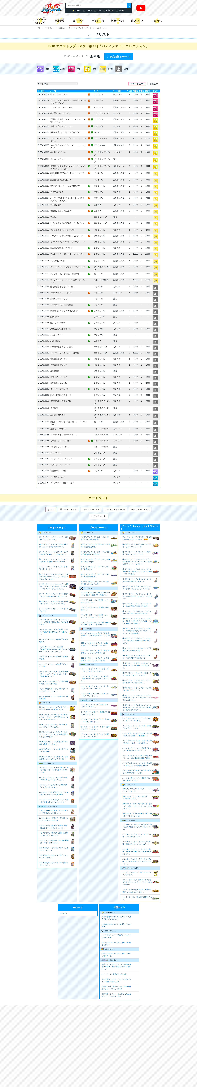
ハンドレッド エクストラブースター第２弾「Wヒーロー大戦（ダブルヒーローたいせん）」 (137, 851)
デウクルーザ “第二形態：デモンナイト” (66, 236)
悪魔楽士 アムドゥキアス (60, 329)
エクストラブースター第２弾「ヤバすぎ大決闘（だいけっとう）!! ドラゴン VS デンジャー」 (137, 882)
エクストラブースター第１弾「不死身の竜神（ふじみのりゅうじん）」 (136, 891)
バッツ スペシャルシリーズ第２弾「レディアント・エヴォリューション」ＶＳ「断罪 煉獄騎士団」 (53, 674)
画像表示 (154, 84)
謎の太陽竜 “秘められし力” (61, 180)
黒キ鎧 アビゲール (57, 152)
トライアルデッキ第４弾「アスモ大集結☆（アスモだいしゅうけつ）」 (53, 812)
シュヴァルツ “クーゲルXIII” (61, 107)
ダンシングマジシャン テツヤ (62, 230)
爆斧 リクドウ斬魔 (57, 323)
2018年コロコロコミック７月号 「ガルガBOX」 (116, 925)
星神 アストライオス (58, 377)
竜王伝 (53, 217)
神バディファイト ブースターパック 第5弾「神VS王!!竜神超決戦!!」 (95, 553)
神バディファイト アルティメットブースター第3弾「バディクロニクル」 (137, 681)
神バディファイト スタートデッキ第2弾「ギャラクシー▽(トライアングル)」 (53, 602)
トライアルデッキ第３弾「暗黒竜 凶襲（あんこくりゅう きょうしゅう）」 (53, 827)
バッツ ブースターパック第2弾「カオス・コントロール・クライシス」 (94, 616)
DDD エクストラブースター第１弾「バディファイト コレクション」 (137, 815)
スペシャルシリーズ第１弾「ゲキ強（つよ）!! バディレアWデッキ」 (53, 819)
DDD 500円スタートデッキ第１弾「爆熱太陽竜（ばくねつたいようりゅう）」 (53, 758)
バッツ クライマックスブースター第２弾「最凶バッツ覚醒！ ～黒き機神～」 (137, 734)
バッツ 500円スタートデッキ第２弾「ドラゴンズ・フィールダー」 (53, 690)
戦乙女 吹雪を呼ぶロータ (60, 395)
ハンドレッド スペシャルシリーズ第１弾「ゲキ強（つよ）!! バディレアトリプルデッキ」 (53, 770)
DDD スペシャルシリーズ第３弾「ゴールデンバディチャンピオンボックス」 (54, 708)
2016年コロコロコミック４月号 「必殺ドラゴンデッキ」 (116, 955)
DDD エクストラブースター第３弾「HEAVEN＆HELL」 (134, 797)
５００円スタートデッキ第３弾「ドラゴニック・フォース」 (53, 849)
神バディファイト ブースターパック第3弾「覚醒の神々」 (95, 568)
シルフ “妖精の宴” (57, 261)
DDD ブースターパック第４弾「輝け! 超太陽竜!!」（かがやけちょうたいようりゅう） (95, 635)
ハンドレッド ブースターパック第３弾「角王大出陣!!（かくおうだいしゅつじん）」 (95, 678)
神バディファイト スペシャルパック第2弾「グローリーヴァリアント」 (136, 553)
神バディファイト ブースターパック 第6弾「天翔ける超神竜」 (95, 545)
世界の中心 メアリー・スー (61, 126)
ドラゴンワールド (57, 477)
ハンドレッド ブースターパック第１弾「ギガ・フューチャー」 (94, 695)
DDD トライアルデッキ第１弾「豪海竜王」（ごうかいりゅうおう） (53, 725)
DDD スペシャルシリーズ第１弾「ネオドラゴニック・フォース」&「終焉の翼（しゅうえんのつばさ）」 (54, 734)
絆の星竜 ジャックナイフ (60, 113)
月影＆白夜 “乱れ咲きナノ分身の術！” (65, 132)
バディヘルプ (55, 453)
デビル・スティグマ (58, 159)
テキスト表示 (137, 84)
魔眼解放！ (55, 371)
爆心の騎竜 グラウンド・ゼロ (62, 287)
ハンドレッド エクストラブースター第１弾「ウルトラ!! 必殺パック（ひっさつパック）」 (137, 861)
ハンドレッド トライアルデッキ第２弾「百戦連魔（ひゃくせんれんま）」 (53, 778)
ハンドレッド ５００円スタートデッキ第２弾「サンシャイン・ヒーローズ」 (53, 793)
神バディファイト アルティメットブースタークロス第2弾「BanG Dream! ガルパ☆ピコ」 (137, 640)
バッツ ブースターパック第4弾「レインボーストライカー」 (95, 601)
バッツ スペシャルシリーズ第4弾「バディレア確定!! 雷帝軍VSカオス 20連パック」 (53, 632)
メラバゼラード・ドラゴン (61, 293)
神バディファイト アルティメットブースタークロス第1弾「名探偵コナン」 (137, 657)
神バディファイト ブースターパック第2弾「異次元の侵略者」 (95, 575)
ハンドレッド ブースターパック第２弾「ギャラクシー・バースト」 (94, 687)
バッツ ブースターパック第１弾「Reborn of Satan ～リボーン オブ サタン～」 (96, 623)
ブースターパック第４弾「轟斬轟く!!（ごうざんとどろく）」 (95, 713)
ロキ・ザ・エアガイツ (59, 389)
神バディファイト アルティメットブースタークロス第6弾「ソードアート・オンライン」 (137, 596)
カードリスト (49, 28)
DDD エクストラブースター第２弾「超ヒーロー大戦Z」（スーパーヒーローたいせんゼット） (137, 806)
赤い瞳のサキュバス (58, 383)
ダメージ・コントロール (60, 465)
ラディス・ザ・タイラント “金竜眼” (64, 353)
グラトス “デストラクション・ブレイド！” (67, 267)
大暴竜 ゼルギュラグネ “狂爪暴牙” (64, 311)
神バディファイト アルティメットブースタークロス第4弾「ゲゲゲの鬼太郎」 (137, 612)
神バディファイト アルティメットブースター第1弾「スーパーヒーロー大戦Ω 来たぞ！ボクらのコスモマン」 (137, 707)
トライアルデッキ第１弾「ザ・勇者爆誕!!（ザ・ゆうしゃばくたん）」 (54, 841)
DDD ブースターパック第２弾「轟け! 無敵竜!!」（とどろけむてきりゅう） (95, 652)
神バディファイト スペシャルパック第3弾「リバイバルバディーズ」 (136, 545)
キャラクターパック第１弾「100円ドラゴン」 (137, 898)
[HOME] (39, 28)
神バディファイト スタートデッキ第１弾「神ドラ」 (53, 610)
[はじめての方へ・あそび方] (40, 20)
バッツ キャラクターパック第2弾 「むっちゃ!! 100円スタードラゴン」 (136, 772)
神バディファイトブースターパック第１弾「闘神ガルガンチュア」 (95, 583)
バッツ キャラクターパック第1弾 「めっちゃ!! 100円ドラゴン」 (136, 779)
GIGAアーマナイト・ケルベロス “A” (65, 186)
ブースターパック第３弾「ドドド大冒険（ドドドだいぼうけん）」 (95, 720)
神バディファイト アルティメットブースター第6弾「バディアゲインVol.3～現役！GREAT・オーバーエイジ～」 (137, 561)
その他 (121, 11)
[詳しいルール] (137, 20)
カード (78, 11)
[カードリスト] (79, 20)
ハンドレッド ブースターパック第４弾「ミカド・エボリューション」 (94, 670)
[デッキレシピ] (98, 20)
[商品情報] (59, 20)
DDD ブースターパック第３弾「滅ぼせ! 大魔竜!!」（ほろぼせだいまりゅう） (95, 644)
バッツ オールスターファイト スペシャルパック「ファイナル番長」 (137, 719)
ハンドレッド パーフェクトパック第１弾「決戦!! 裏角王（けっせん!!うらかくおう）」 (137, 827)
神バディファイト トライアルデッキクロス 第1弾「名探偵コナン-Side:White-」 (53, 560)
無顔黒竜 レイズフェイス (60, 401)
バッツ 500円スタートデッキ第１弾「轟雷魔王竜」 (53, 697)
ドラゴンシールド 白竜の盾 (61, 305)
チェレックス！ (56, 335)
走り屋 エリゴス (57, 192)
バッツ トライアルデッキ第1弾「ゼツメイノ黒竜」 (53, 665)
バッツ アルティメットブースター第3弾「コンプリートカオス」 (136, 727)
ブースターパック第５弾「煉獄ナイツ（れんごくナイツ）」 (94, 705)
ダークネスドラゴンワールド (62, 483)
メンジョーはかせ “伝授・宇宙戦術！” (65, 274)
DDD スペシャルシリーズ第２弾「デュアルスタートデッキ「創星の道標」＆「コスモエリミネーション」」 (54, 717)
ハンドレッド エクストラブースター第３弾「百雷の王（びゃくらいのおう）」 (137, 843)
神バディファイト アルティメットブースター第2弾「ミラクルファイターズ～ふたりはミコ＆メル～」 (137, 697)
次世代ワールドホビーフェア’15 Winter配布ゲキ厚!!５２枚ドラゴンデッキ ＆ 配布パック (116, 966)
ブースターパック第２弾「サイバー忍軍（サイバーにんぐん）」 (95, 728)
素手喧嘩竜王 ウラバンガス (61, 347)
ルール (89, 11)
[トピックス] (157, 20)
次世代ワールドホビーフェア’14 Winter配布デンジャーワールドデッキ (116, 988)
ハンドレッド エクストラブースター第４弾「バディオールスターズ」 (137, 835)
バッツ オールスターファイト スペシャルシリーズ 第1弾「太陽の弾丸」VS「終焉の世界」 (54, 622)
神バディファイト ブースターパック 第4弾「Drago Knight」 (95, 560)
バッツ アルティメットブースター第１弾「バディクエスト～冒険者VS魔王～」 (137, 764)
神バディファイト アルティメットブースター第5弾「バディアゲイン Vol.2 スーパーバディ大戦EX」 (137, 571)
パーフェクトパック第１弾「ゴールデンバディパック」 (136, 873)
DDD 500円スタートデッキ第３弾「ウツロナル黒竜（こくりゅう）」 (53, 743)
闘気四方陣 (55, 317)
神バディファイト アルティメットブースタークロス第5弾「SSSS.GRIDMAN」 (137, 605)
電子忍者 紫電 (56, 205)
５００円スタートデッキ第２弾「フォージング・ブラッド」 (53, 856)
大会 (99, 11)
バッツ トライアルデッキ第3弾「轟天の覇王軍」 (53, 640)
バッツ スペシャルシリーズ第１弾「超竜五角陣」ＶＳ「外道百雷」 (53, 682)
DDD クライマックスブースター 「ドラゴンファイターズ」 (137, 790)
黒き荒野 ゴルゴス (57, 415)
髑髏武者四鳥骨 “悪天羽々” (61, 211)
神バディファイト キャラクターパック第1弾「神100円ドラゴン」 (137, 689)
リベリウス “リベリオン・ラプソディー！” (67, 242)
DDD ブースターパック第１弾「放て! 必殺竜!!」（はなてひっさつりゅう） (95, 659)
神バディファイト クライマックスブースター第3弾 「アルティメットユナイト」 (137, 587)
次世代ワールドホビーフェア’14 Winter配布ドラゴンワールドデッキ (116, 995)
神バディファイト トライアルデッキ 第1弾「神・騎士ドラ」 (53, 568)
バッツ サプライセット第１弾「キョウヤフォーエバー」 (116, 936)
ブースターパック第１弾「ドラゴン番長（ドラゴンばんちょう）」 (95, 735)
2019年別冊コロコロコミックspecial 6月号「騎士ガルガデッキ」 (116, 918)
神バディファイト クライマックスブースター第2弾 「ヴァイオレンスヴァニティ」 (137, 665)
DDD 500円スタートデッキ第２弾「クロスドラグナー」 (53, 750)
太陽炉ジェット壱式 (58, 299)
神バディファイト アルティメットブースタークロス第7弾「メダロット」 (137, 580)
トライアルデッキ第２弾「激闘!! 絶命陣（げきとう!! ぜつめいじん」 (53, 834)
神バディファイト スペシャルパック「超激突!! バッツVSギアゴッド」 (137, 649)
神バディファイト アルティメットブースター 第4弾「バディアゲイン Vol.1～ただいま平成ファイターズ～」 (137, 621)
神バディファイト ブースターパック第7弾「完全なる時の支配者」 (95, 538)
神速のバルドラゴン (58, 94)
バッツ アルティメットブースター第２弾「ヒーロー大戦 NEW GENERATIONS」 (137, 757)
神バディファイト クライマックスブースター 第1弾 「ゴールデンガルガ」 (137, 674)
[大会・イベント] (118, 20)
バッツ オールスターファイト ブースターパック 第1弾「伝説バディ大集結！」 (95, 594)
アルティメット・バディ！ (61, 459)
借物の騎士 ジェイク (58, 365)
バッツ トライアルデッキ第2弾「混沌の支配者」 (53, 658)
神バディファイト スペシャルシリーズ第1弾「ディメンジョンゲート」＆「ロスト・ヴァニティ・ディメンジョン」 (53, 586)
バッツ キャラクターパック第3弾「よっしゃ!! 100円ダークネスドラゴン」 (136, 749)
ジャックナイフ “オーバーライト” (64, 435)
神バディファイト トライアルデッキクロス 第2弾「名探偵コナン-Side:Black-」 (53, 553)
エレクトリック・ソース (60, 447)
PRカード (63, 913)
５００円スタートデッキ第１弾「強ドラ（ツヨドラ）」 (53, 864)
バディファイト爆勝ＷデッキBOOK (114, 974)
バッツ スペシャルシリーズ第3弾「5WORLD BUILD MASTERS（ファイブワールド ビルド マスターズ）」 (54, 649)
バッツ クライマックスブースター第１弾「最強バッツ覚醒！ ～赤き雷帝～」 (137, 742)
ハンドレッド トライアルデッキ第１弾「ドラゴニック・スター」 (53, 786)
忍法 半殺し (55, 341)
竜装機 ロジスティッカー (60, 441)
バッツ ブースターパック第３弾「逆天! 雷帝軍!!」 (95, 608)
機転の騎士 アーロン (58, 359)
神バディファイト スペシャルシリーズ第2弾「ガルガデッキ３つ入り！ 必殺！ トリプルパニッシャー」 (53, 576)
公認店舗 (110, 11)
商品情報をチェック (120, 56)
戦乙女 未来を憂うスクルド (61, 248)
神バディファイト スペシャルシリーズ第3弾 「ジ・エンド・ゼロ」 (53, 538)
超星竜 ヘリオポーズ (58, 429)
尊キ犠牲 (54, 408)
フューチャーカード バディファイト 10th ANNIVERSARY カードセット (137, 538)
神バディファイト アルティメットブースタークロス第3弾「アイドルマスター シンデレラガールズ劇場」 (137, 631)
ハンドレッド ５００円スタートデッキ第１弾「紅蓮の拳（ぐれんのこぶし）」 (53, 801)
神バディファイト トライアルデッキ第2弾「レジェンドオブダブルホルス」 (53, 545)
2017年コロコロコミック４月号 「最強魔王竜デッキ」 (116, 944)
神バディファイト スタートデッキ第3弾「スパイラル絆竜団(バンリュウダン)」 (53, 595)
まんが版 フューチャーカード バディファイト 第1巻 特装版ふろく (116, 980)
